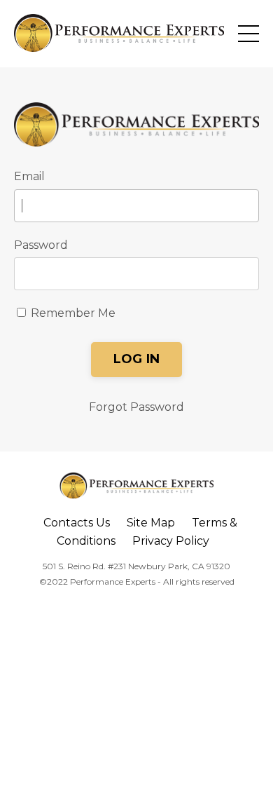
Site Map (151, 522)
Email (29, 176)
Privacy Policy (170, 541)
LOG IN (136, 359)
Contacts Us (76, 522)
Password (41, 245)
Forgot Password (136, 407)
